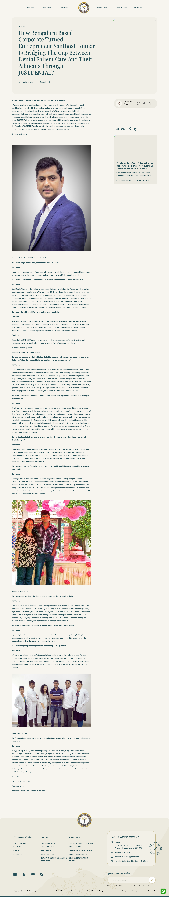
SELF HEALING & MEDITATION (81, 843)
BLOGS (16, 850)
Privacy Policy (134, 885)
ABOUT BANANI (19, 843)
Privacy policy (75, 891)
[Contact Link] (155, 848)
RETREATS (17, 847)
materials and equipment (22, 348)
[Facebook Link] (144, 103)
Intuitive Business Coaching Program (54, 859)
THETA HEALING (47, 847)
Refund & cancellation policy (96, 891)
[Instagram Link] (41, 874)
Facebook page (18, 786)
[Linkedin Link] (15, 874)
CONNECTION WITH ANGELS (80, 850)
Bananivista (16, 776)
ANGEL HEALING (48, 854)
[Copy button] (149, 103)
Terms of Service (142, 885)
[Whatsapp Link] (163, 891)
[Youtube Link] (33, 874)
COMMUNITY (122, 8)
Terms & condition (58, 891)
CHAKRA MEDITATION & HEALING (78, 859)
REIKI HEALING (47, 850)
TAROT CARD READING (78, 854)
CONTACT (138, 8)
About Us (31, 8)
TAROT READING (48, 843)
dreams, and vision (19, 134)
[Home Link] (84, 8)
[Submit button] (152, 880)
